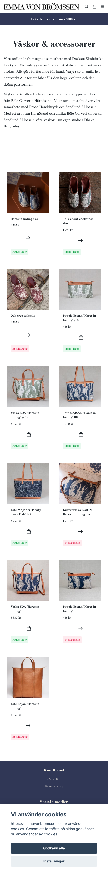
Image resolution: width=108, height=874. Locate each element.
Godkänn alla (54, 848)
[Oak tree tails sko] (28, 335)
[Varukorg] (94, 6)
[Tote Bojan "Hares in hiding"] (28, 725)
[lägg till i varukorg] (81, 337)
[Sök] (87, 6)
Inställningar (54, 861)
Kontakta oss (54, 786)
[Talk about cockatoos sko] (80, 240)
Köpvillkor (54, 779)
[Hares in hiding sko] (28, 238)
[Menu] (102, 6)
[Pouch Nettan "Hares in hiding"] (80, 628)
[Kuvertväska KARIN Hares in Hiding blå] (80, 531)
